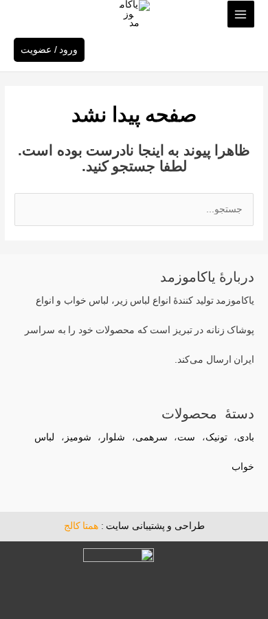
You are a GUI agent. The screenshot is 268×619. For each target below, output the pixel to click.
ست (186, 437)
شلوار (113, 437)
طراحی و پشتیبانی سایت (155, 526)
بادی (245, 437)
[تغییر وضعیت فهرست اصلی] (240, 14)
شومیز (78, 437)
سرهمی (151, 437)
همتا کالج (81, 526)
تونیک (216, 437)
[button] (20, 14)
